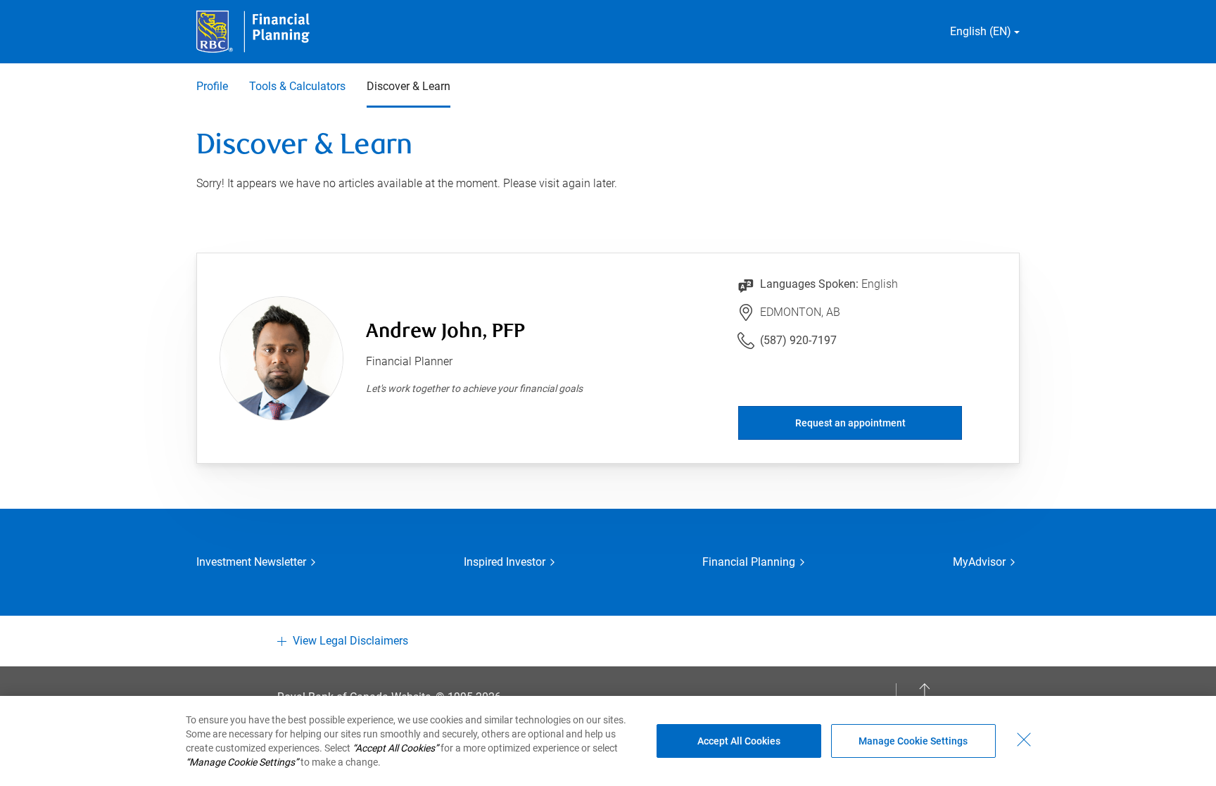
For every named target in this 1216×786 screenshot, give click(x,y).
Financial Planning (748, 562)
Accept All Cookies (738, 741)
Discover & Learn (408, 86)
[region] (608, 741)
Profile (212, 86)
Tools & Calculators (297, 86)
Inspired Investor (504, 562)
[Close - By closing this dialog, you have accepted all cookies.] (1024, 740)
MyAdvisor (979, 562)
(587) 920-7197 (798, 340)
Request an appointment (850, 423)
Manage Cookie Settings (913, 741)
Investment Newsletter (251, 562)
